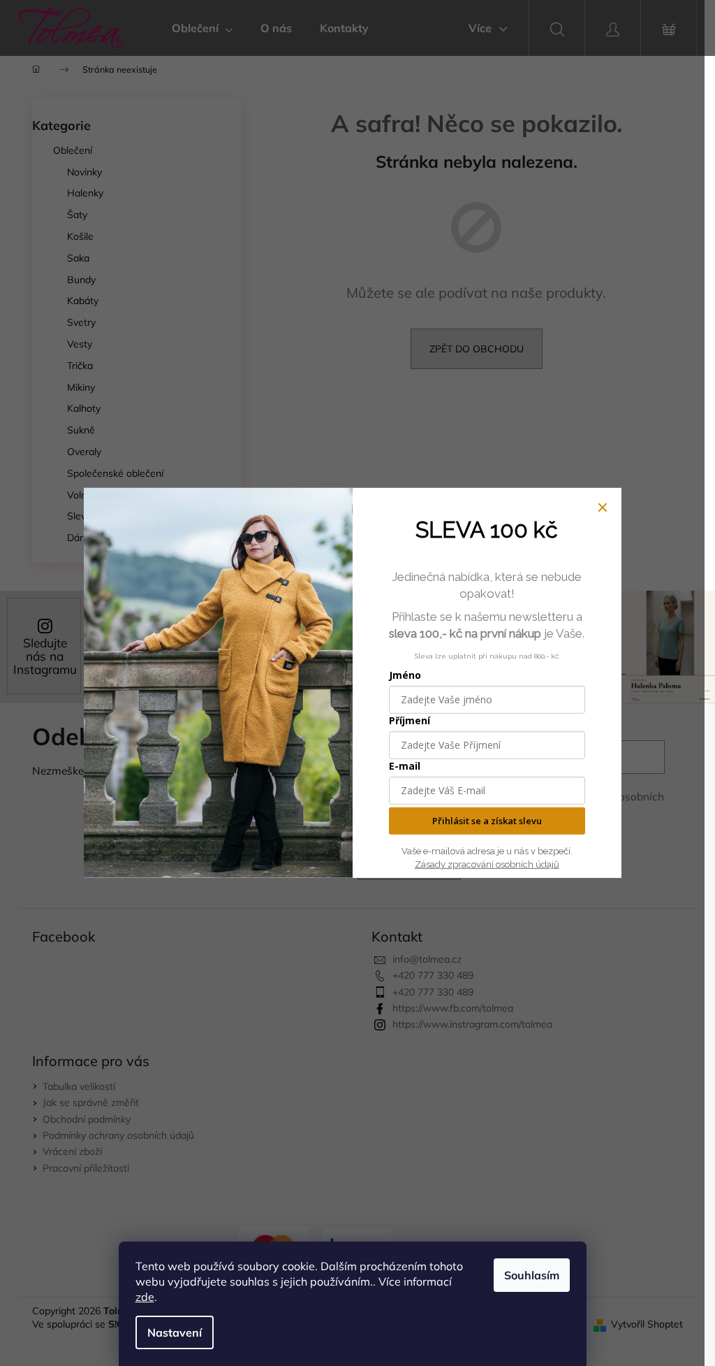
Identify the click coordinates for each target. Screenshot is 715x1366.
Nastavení (174, 1332)
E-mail (404, 765)
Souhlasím (531, 1275)
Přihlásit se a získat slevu (487, 820)
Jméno (405, 675)
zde (144, 1297)
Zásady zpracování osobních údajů (487, 864)
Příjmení (409, 720)
